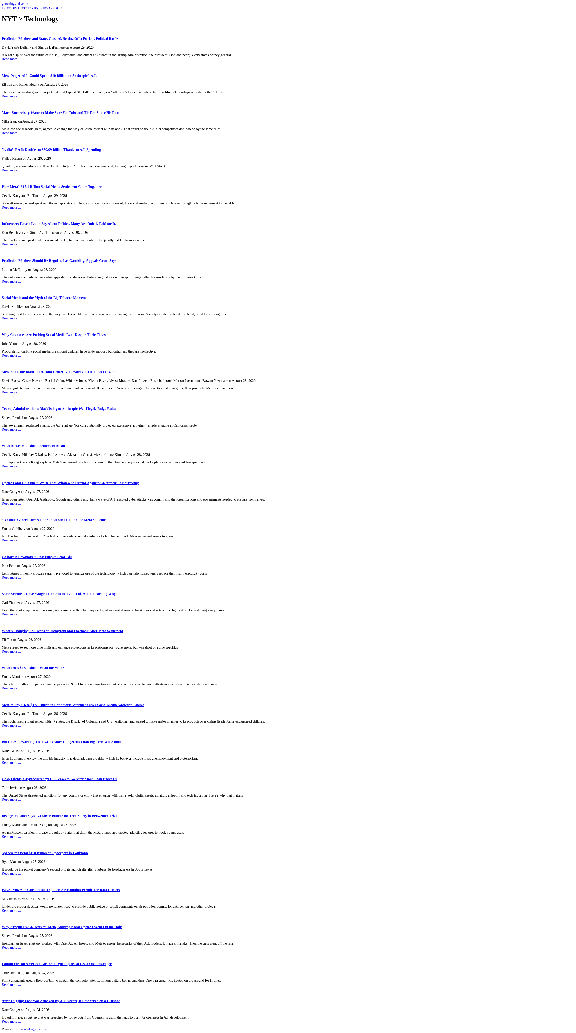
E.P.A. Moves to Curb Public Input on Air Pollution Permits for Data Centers (61, 890)
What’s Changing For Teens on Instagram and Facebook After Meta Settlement (62, 631)
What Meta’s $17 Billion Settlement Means (34, 446)
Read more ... (11, 59)
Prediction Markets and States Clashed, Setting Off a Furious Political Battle (60, 38)
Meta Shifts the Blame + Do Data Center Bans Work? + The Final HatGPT (59, 372)
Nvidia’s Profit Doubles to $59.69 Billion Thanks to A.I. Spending (51, 150)
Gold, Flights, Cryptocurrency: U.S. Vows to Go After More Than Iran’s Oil (59, 779)
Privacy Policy (38, 8)
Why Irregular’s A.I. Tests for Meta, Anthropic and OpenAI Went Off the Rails (62, 927)
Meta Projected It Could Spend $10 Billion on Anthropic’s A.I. (49, 76)
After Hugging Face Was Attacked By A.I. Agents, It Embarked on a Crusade (61, 1001)
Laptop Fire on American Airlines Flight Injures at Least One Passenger (57, 964)
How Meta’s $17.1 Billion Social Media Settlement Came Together (52, 187)
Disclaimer (19, 8)
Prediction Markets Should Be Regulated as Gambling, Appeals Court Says (59, 261)
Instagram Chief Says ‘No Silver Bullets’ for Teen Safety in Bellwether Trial (59, 816)
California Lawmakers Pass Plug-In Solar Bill (37, 557)
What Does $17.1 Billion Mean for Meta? (33, 668)
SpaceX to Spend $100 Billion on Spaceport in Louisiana (45, 853)
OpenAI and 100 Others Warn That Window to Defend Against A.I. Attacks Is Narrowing (70, 483)
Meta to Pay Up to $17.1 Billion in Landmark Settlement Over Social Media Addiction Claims (73, 705)
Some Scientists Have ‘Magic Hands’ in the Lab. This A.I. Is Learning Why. (59, 594)
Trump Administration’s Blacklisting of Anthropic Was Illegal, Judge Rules (59, 409)
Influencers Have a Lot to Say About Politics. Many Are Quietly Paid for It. (59, 224)
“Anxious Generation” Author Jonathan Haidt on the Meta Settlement (55, 520)
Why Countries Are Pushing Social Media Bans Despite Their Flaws (54, 335)
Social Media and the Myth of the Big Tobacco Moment (44, 298)
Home (6, 8)
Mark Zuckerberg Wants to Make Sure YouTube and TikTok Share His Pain (60, 113)
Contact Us (57, 8)
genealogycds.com (15, 4)
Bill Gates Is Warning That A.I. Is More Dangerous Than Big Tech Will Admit (61, 742)
